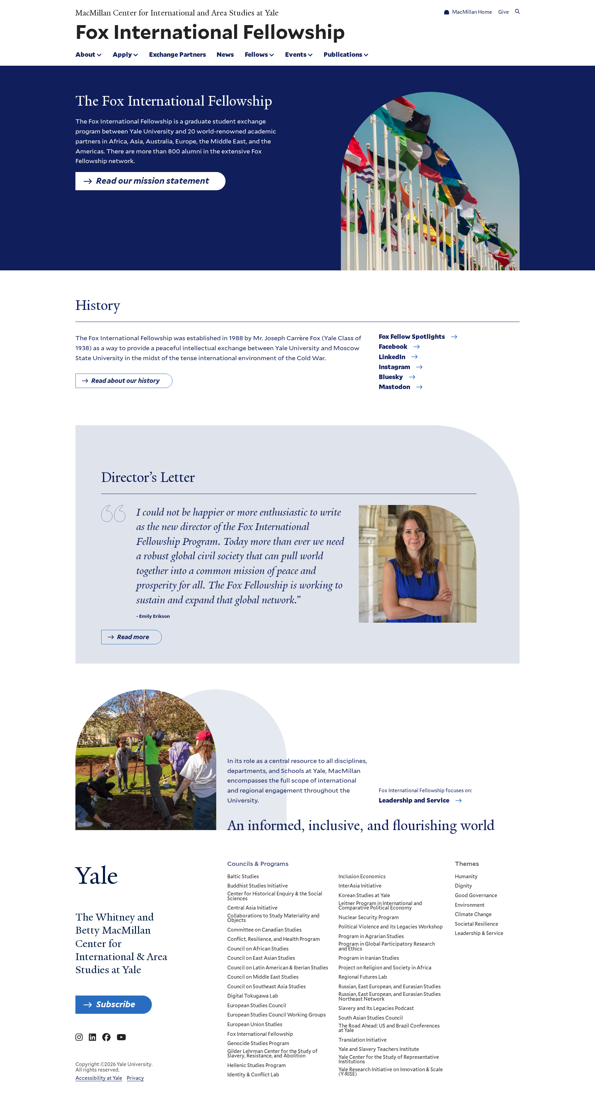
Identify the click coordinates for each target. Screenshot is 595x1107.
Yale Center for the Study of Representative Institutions (388, 1059)
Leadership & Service (479, 933)
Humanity (466, 876)
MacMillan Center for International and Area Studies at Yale (177, 13)
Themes (467, 863)
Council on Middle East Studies (263, 977)
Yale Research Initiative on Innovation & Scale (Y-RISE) (390, 1072)
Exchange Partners (177, 54)
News (225, 54)
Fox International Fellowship (260, 1034)
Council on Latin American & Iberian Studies (277, 968)
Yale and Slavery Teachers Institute (378, 1049)
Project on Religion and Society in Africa (384, 968)
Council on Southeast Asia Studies (266, 987)
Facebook (393, 347)
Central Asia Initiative (252, 908)
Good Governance (476, 895)
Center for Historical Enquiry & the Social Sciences (274, 896)
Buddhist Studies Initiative (257, 886)
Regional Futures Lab (362, 977)
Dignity (463, 886)
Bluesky (391, 377)
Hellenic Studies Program (256, 1065)
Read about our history (125, 380)
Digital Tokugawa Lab (252, 996)
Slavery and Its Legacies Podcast (376, 1008)
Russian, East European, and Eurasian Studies (389, 987)
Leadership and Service (414, 800)
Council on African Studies (258, 949)
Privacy (135, 1078)
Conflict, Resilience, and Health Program (273, 939)
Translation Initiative (362, 1040)
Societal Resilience (476, 924)
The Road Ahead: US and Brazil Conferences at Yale (389, 1028)
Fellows (256, 54)
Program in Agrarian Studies (371, 936)
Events (295, 54)
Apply (122, 54)
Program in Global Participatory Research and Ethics (386, 946)
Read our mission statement (152, 181)
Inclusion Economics (362, 876)
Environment (469, 905)
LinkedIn (392, 357)
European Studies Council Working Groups (276, 1015)
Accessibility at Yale (98, 1078)
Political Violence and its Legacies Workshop (390, 927)
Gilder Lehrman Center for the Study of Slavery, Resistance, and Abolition (272, 1053)
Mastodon (394, 387)
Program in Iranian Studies (368, 958)
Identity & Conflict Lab (253, 1075)
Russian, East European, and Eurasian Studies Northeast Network (389, 996)
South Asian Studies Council (370, 1018)
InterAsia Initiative (360, 886)
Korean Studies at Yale (364, 895)
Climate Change (473, 914)
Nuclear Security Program (368, 917)
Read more (133, 637)
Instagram (394, 367)
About (85, 54)
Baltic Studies (243, 876)
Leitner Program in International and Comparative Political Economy (380, 906)
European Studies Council (256, 1005)
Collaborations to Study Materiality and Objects (273, 918)
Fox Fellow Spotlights (412, 337)
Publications (343, 54)
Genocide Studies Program (258, 1043)
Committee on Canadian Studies (264, 930)
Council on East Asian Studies (261, 958)
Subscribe (115, 1004)
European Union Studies (254, 1024)
